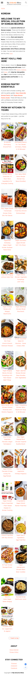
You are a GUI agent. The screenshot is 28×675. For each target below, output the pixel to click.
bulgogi (23, 69)
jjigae (5, 72)
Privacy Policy (14, 652)
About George (14, 650)
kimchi (19, 69)
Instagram (14, 665)
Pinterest (14, 663)
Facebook (14, 668)
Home (3, 8)
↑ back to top (14, 638)
